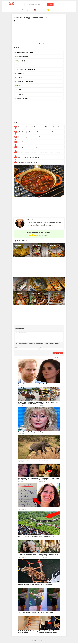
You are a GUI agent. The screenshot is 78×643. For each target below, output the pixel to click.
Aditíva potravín (53, 10)
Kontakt (33, 641)
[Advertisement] (39, 31)
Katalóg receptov (28, 10)
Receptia (13, 12)
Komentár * (17, 330)
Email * (41, 347)
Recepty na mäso (19, 12)
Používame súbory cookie (41, 641)
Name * (16, 347)
